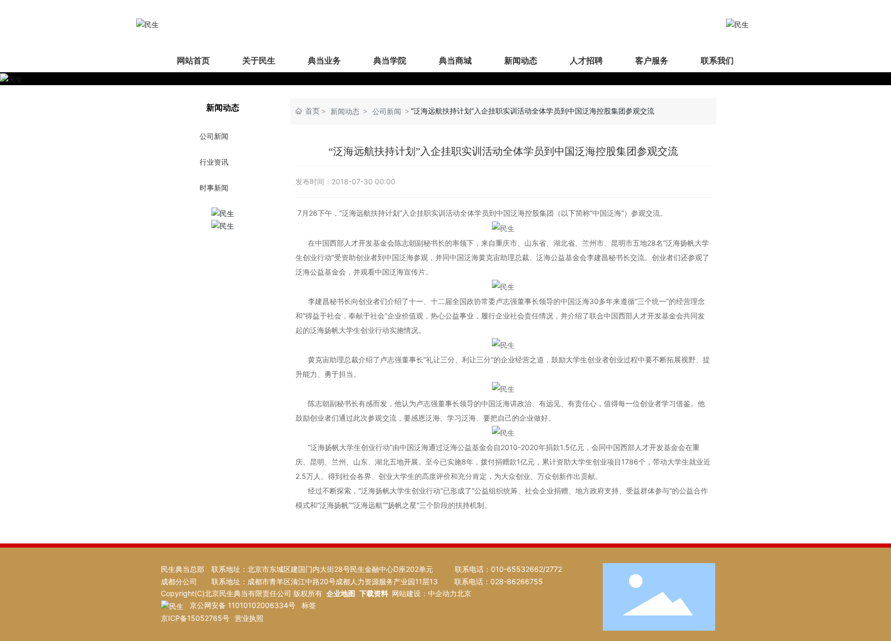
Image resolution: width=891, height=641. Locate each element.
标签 (309, 605)
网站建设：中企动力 (424, 593)
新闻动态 (345, 111)
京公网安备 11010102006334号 (242, 605)
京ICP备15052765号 (195, 618)
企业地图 (340, 593)
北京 (464, 593)
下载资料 (373, 593)
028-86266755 (516, 581)
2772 (554, 569)
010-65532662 (517, 569)
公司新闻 (386, 111)
